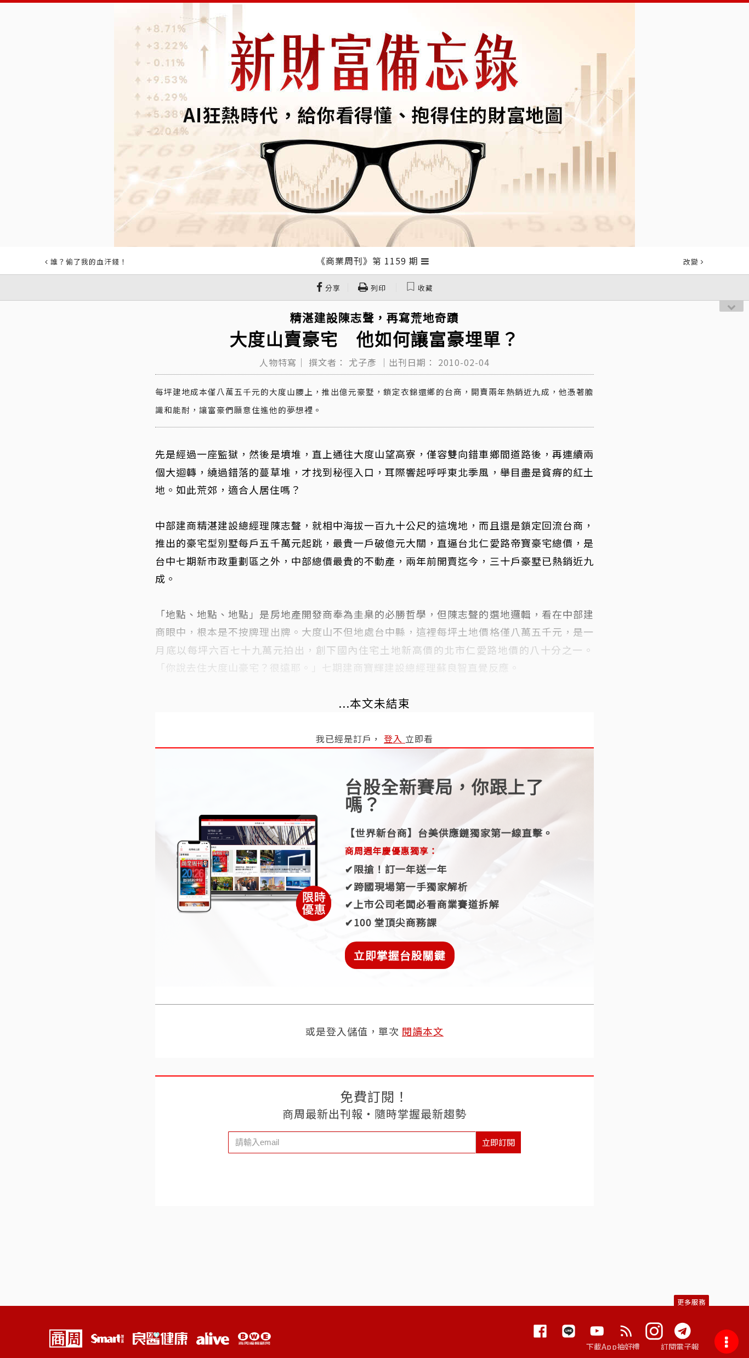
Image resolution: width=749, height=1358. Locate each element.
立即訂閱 (498, 1142)
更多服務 (691, 1301)
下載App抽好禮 (613, 1346)
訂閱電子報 (680, 1346)
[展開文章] (425, 260)
